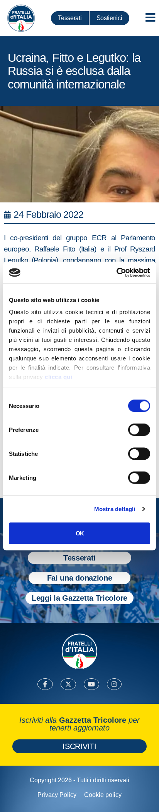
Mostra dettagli (114, 509)
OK (80, 533)
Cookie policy (103, 795)
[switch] (139, 429)
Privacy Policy (56, 795)
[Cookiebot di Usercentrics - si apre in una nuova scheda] (116, 273)
